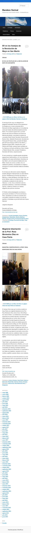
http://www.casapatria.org (8, 371)
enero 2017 (5, 440)
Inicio (4, 27)
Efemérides (12, 217)
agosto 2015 (5, 471)
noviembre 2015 (6, 465)
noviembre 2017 (6, 423)
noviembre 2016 (6, 443)
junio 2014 (5, 496)
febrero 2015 (5, 482)
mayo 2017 (5, 433)
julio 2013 (4, 515)
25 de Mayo (11, 220)
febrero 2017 (5, 438)
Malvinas (22, 217)
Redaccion (19, 54)
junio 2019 (5, 403)
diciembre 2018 (6, 409)
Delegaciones (5, 217)
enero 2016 (5, 462)
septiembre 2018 (6, 411)
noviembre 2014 (6, 487)
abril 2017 (4, 434)
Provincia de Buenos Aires (21, 218)
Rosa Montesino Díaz (20, 383)
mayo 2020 (5, 392)
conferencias (11, 383)
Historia (18, 217)
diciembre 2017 (6, 422)
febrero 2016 (5, 460)
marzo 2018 (5, 416)
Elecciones (18, 31)
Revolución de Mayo (19, 220)
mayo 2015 (5, 476)
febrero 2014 (5, 504)
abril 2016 (4, 456)
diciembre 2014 (6, 485)
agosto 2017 (5, 427)
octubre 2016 (5, 445)
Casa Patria (20, 380)
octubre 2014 (5, 489)
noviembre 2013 (6, 507)
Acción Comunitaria (14, 215)
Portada (9, 218)
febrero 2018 (5, 418)
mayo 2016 (5, 454)
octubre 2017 (5, 425)
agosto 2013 (5, 513)
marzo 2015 (5, 480)
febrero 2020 (5, 396)
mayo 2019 (5, 405)
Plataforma (5, 31)
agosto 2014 (5, 493)
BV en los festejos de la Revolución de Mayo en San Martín (11, 48)
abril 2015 (4, 478)
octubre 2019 (5, 398)
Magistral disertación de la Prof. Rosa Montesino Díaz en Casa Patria (11, 233)
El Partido (10, 27)
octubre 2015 (5, 467)
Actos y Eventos (23, 215)
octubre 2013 (5, 509)
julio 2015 (4, 473)
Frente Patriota (6, 34)
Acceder (4, 523)
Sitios (13, 34)
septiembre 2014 (6, 491)
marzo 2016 (5, 458)
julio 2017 (4, 429)
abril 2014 (4, 500)
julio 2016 (4, 451)
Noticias (4, 218)
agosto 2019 (5, 400)
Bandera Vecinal (10, 9)
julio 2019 (4, 401)
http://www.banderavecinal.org (9, 212)
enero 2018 (5, 420)
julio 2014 (4, 495)
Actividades (17, 27)
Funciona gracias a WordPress (15, 529)
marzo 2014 (5, 502)
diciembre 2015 (6, 464)
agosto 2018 (5, 412)
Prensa (12, 31)
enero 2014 (5, 506)
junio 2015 (5, 475)
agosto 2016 (5, 449)
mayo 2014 (5, 498)
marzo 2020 (5, 394)
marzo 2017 (5, 436)
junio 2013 (5, 517)
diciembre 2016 (6, 442)
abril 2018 (4, 414)
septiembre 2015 (6, 469)
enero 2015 (5, 484)
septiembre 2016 (6, 447)
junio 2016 (5, 453)
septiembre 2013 (6, 511)
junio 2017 (5, 431)
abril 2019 (4, 407)
